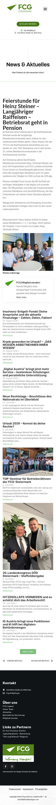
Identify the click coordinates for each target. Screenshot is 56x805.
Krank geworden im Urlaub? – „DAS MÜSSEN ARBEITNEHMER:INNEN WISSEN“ (27, 344)
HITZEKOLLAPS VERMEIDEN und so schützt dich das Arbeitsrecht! (27, 598)
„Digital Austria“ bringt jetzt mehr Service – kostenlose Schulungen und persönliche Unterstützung (26, 372)
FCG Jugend (8, 706)
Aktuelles (7, 712)
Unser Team (8, 709)
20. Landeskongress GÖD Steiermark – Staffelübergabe (23, 574)
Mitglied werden (10, 718)
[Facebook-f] (5, 766)
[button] (45, 9)
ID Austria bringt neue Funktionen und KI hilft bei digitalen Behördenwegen (26, 624)
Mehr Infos (21, 297)
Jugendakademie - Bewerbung (16, 733)
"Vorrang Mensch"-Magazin (15, 736)
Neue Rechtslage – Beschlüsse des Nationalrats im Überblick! (27, 398)
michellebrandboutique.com (28, 800)
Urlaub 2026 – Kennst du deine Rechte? (24, 425)
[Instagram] (12, 766)
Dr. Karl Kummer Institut (14, 730)
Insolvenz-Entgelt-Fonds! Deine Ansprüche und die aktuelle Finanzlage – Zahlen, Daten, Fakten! (27, 314)
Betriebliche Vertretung (14, 715)
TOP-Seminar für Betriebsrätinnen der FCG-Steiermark (27, 480)
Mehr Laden (28, 651)
